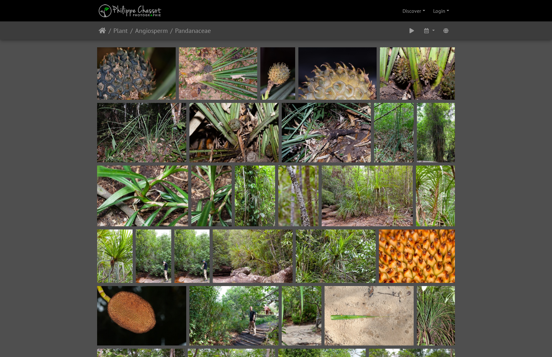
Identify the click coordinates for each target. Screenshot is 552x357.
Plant (120, 31)
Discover (411, 11)
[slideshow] (411, 30)
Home (102, 30)
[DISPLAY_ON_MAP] (446, 30)
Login (439, 11)
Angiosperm (151, 31)
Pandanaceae (193, 31)
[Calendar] (429, 30)
